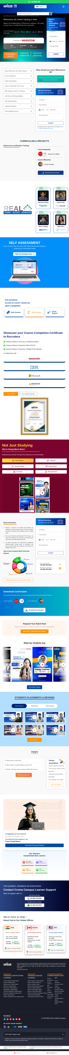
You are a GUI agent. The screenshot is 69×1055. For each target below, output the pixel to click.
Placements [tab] (34, 706)
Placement (57, 982)
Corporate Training (59, 989)
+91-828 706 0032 (46, 569)
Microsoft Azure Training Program (11, 984)
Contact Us (49, 983)
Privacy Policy (49, 128)
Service (56, 980)
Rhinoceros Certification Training (31, 15)
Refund (56, 1000)
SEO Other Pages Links (12, 1034)
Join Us (56, 996)
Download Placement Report (34, 845)
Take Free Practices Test (23, 254)
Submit (56, 54)
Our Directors (50, 980)
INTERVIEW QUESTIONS (37, 54)
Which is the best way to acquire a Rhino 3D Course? (22, 769)
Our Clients (57, 987)
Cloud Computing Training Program (11, 980)
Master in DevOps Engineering (34, 982)
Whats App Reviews (52, 471)
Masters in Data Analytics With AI (35, 989)
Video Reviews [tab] (19, 706)
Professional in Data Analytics (34, 994)
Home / (5, 15)
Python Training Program (9, 994)
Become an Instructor (59, 991)
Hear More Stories (34, 687)
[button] (47, 85)
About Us (49, 978)
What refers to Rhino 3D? (14, 760)
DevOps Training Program (9, 982)
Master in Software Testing (33, 984)
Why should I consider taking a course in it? (19, 765)
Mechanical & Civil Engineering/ (15, 15)
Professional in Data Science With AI (35, 996)
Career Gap (52, 460)
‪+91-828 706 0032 (46, 565)
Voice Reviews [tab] (50, 706)
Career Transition (19, 460)
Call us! (17, 1053)
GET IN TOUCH (56, 784)
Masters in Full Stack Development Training (37, 993)
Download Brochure (59, 998)
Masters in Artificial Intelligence (34, 987)
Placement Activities (19, 466)
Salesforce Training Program (10, 986)
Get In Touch (11, 394)
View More (33, 740)
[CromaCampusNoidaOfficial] (5, 1019)
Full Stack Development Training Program (13, 991)
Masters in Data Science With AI (35, 991)
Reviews (49, 982)
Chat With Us (52, 1053)
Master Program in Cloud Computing (35, 980)
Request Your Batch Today (34, 631)
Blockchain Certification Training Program (12, 993)
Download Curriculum (52, 172)
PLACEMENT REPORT (10, 55)
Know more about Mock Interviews (18, 580)
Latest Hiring (19, 471)
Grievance (49, 997)
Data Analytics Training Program (11, 989)
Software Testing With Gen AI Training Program (14, 996)
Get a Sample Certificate (28, 394)
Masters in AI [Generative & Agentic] (35, 986)
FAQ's (48, 989)
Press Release (50, 996)
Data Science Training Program (10, 987)
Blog (48, 985)
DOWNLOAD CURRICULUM (24, 54)
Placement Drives (52, 466)
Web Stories (50, 987)
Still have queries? (24, 775)
